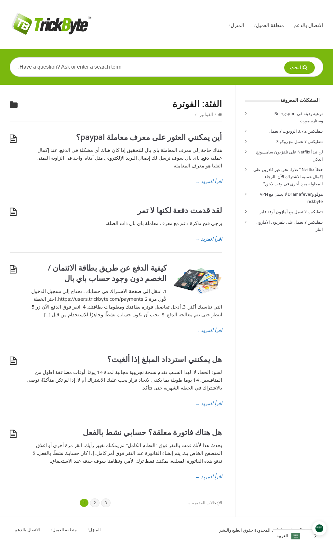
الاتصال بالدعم (308, 25)
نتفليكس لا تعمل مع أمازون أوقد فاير (291, 212)
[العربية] (319, 528)
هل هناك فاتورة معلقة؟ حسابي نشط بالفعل (152, 432)
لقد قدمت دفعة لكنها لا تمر (180, 210)
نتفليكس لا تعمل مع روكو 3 (299, 141)
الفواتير (206, 114)
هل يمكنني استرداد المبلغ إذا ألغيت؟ (164, 358)
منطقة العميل (270, 25)
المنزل (237, 25)
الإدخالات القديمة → (204, 503)
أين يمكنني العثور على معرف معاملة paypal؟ (149, 136)
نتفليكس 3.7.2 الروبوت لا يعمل (296, 131)
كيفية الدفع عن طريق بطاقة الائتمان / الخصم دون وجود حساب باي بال (107, 272)
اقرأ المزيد (208, 181)
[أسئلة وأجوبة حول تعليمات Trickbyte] (51, 24)
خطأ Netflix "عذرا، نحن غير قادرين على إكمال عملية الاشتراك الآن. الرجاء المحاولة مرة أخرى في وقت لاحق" (288, 176)
